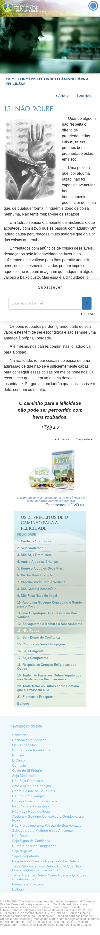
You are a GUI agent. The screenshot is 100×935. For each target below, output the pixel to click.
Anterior (64, 95)
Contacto (19, 765)
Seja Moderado (24, 776)
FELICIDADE (26, 534)
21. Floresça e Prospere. (35, 697)
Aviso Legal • (57, 924)
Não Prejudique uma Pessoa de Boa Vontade (47, 825)
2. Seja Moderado (30, 548)
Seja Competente (25, 856)
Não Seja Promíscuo (28, 781)
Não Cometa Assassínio (30, 806)
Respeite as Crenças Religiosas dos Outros (45, 861)
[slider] (49, 69)
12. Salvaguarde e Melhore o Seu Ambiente (49, 624)
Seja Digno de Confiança (31, 841)
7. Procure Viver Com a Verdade (41, 582)
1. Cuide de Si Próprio (34, 541)
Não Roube (21, 836)
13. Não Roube (28, 630)
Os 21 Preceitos (24, 745)
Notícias (18, 755)
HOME (11, 79)
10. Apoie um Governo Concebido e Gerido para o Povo (49, 604)
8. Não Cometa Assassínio (37, 589)
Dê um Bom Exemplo (28, 796)
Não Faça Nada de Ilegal (31, 811)
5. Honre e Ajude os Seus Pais (40, 568)
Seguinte (83, 95)
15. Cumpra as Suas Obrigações (41, 644)
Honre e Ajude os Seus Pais (33, 791)
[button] (14, 69)
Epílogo (23, 703)
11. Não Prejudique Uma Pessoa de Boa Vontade (47, 615)
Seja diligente (22, 851)
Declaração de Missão (29, 740)
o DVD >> (65, 505)
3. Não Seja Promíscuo (34, 555)
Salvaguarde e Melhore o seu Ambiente (42, 830)
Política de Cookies (79, 924)
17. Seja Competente (32, 658)
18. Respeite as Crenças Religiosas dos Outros (46, 666)
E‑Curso (18, 760)
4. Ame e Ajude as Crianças (37, 561)
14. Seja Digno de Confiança (38, 637)
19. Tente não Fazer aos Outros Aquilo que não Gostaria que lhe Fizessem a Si (49, 677)
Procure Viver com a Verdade (34, 801)
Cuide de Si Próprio (27, 770)
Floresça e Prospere (27, 884)
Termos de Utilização (32, 924)
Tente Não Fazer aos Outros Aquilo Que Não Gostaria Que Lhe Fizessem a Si (46, 868)
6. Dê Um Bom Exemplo (35, 575)
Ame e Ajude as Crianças (31, 786)
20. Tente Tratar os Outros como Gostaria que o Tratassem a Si (48, 688)
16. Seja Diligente (30, 651)
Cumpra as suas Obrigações (34, 846)
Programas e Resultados (31, 750)
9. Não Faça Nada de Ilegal (37, 595)
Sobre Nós (20, 735)
